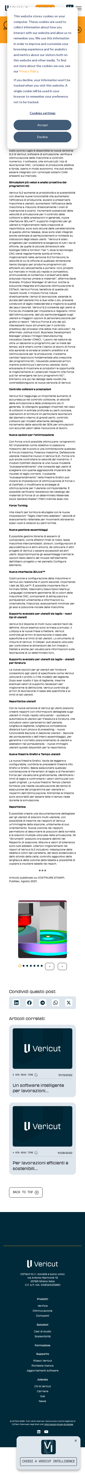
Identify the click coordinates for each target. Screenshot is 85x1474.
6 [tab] (38, 966)
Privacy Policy (28, 71)
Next (62, 966)
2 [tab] (23, 966)
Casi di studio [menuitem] (42, 1331)
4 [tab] (31, 966)
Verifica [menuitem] (43, 1305)
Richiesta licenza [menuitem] (42, 1365)
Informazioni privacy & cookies (58, 1424)
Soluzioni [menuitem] (42, 1324)
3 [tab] (27, 966)
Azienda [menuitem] (42, 1379)
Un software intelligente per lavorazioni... (38, 1088)
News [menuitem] (42, 1401)
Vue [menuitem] (42, 1396)
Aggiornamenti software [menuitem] (42, 1370)
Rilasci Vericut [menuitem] (42, 1360)
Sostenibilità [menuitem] (43, 1336)
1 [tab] (20, 966)
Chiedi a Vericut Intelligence (48, 1461)
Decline (42, 137)
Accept (42, 125)
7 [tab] (42, 966)
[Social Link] (38, 1431)
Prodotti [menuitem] (42, 1299)
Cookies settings (43, 113)
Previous (49, 966)
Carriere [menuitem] (42, 1391)
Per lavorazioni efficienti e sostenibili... (40, 1165)
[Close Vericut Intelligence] (75, 1440)
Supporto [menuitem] (42, 1353)
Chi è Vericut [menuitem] (42, 1386)
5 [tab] (34, 966)
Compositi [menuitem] (42, 1315)
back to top (24, 1192)
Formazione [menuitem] (42, 1345)
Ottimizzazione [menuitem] (42, 1310)
